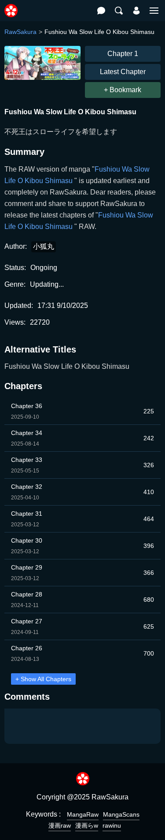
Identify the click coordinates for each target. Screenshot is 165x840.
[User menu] (136, 10)
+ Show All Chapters (43, 678)
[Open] (154, 10)
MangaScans (121, 814)
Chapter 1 (122, 53)
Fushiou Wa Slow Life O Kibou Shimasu (66, 366)
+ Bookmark (122, 90)
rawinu (112, 825)
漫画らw (86, 825)
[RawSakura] (11, 6)
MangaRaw (83, 814)
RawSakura (20, 31)
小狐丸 (43, 246)
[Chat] (101, 10)
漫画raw (59, 825)
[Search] (118, 10)
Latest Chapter (123, 71)
